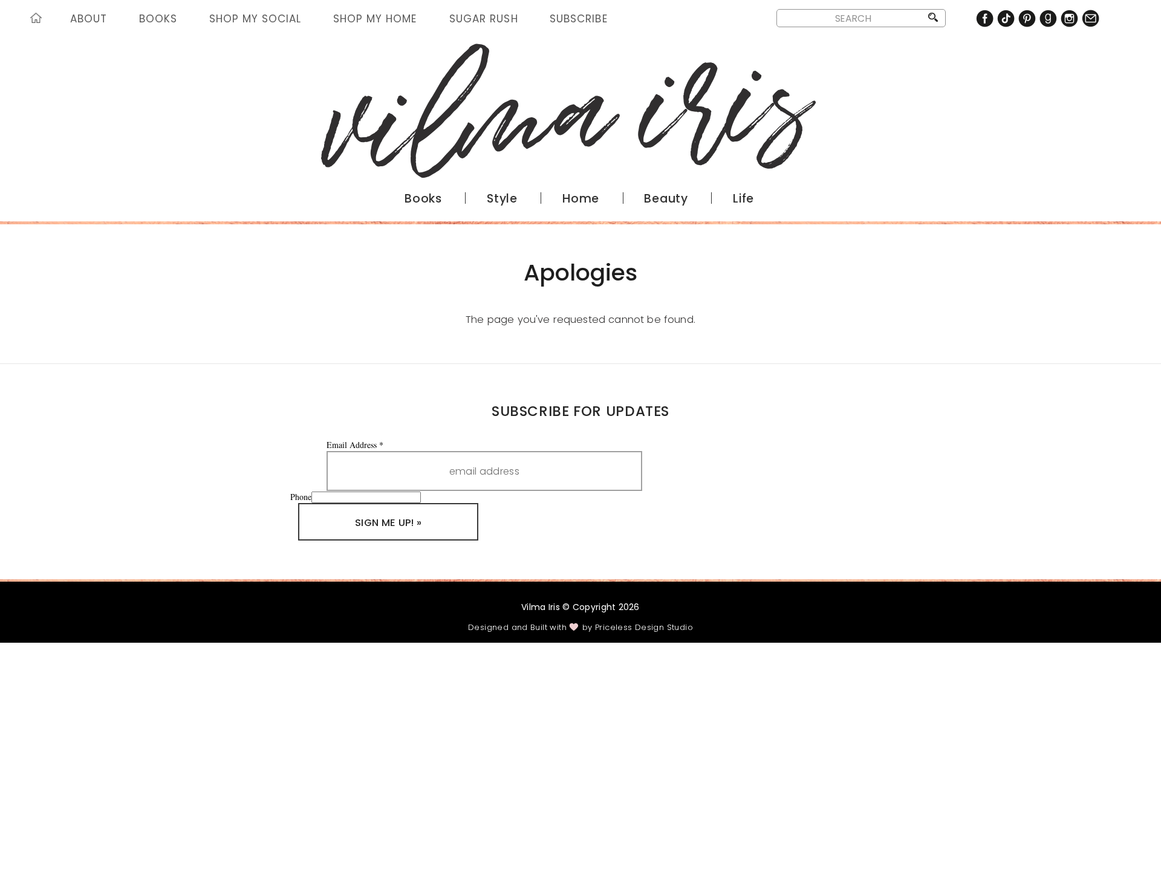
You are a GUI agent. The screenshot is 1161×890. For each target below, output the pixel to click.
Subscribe (578, 18)
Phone (300, 496)
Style (502, 198)
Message (193, 798)
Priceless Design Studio (644, 627)
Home (38, 20)
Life (743, 198)
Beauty (666, 198)
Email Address (355, 444)
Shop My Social (255, 18)
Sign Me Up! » (388, 523)
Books (158, 18)
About (88, 18)
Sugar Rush (483, 18)
